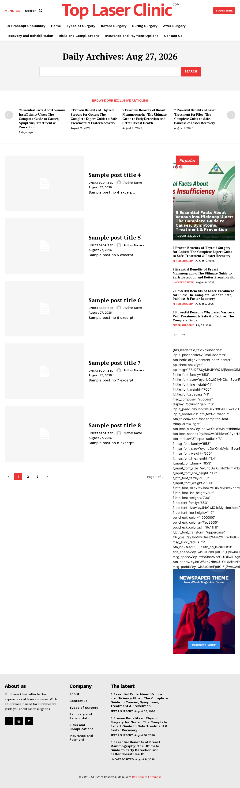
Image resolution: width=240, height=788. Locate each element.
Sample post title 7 (115, 362)
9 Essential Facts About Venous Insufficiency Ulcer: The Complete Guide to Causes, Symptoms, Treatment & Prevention (42, 118)
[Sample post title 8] (44, 434)
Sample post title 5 (115, 237)
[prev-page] (9, 115)
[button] (35, 10)
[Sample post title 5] (44, 246)
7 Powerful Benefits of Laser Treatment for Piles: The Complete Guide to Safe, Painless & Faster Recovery (195, 116)
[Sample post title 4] (44, 183)
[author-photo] (119, 182)
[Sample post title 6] (44, 308)
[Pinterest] (29, 721)
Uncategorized (101, 182)
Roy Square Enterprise (146, 777)
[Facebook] (9, 721)
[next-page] (231, 115)
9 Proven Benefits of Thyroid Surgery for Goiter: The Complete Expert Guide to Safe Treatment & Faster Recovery (94, 116)
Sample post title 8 (115, 425)
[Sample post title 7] (44, 371)
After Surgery (183, 261)
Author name (133, 182)
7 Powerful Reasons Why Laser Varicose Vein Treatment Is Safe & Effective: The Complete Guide (204, 316)
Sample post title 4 (115, 175)
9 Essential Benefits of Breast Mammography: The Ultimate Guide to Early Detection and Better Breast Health (144, 116)
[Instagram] (19, 721)
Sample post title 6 (115, 300)
